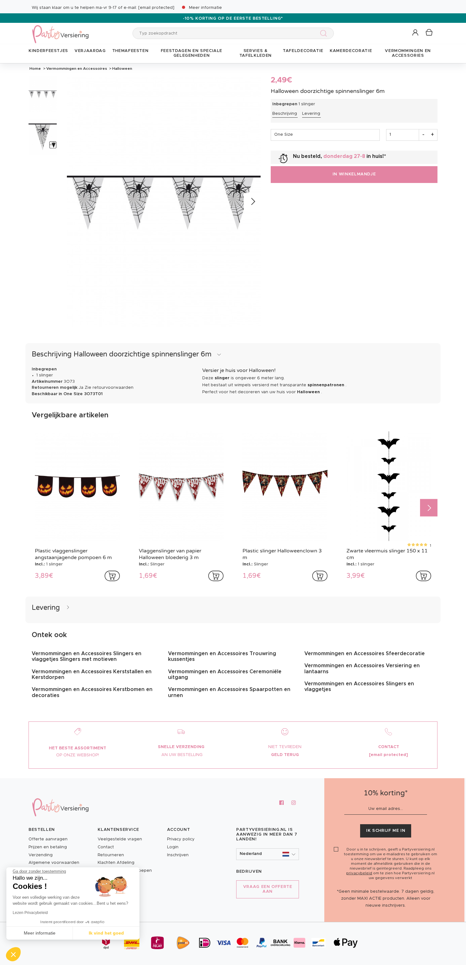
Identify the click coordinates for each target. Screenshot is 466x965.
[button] (416, 33)
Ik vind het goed (106, 933)
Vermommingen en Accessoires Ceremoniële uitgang (225, 674)
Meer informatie (205, 8)
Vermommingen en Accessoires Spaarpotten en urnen (229, 692)
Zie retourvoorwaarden (109, 388)
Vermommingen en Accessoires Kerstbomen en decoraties (92, 692)
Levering (311, 114)
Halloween (121, 68)
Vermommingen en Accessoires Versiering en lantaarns (362, 668)
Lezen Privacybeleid (30, 912)
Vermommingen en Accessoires (76, 68)
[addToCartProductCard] (112, 576)
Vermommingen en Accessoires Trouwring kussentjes (222, 656)
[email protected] (156, 8)
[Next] (252, 201)
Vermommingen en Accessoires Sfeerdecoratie (364, 653)
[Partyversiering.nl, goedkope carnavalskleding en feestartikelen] (60, 30)
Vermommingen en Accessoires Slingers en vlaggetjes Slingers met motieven (86, 656)
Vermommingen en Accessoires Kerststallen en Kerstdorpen (92, 674)
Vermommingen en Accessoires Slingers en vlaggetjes (359, 686)
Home (35, 68)
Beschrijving (284, 114)
